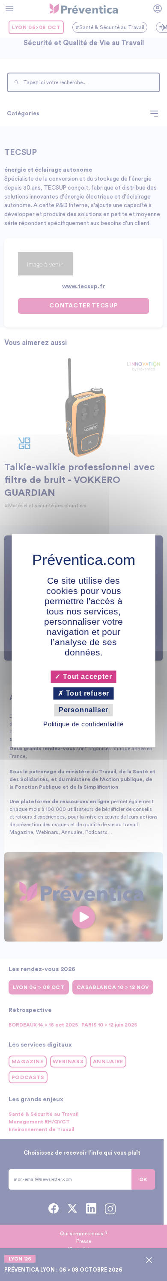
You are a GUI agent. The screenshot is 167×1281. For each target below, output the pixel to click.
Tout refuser (86, 693)
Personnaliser (83, 710)
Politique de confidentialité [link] (83, 724)
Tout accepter (86, 676)
